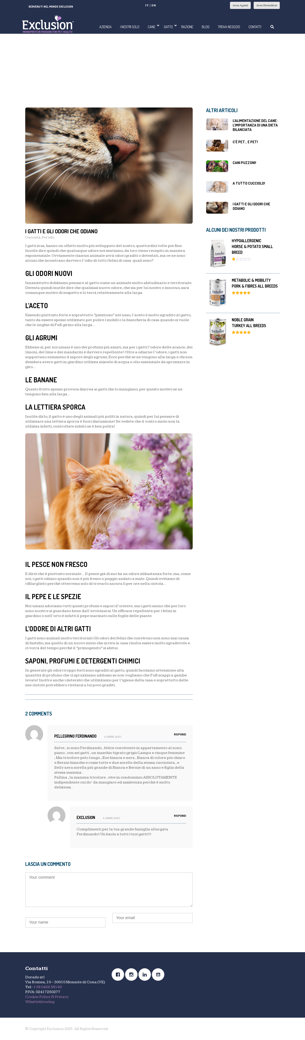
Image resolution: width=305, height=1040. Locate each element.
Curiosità (32, 237)
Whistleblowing (39, 1001)
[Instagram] (132, 974)
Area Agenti (240, 5)
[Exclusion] (48, 23)
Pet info (48, 237)
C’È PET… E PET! (245, 141)
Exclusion (86, 817)
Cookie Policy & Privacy (47, 996)
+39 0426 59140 (47, 987)
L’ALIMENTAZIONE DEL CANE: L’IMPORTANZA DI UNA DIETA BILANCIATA (255, 125)
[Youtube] (159, 974)
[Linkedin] (145, 974)
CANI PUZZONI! (244, 162)
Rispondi (180, 734)
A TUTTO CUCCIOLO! (249, 183)
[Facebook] (119, 974)
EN (154, 5)
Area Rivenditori (266, 5)
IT (147, 5)
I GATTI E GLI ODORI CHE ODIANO (251, 206)
